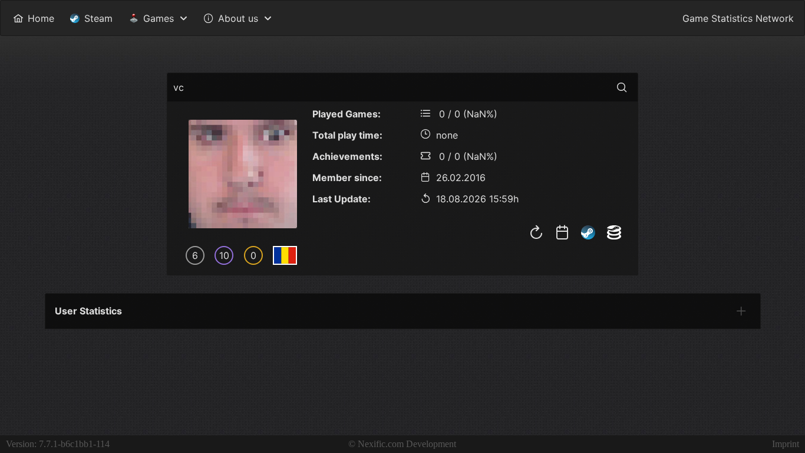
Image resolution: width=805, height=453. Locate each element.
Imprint (785, 444)
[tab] (741, 310)
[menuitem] (33, 18)
